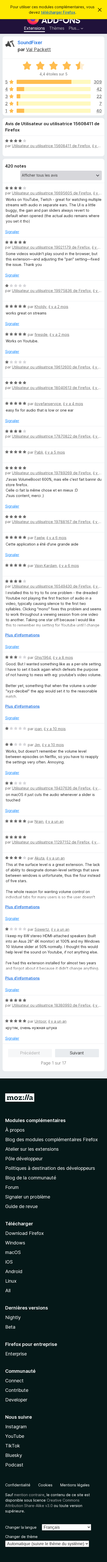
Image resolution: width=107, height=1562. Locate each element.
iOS (9, 1262)
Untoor (40, 1021)
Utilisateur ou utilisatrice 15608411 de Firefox (51, 146)
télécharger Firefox (58, 12)
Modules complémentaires (35, 1120)
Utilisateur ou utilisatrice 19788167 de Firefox (51, 521)
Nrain (39, 821)
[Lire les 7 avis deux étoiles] (54, 103)
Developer (16, 1399)
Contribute (16, 1390)
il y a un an (54, 821)
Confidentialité (17, 1485)
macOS (13, 1252)
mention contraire (29, 1495)
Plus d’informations (22, 635)
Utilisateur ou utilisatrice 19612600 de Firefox (51, 367)
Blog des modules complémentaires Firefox (51, 1139)
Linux (11, 1281)
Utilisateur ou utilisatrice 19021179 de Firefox (51, 247)
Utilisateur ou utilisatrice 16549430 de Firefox (51, 586)
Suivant (77, 1052)
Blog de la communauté (30, 1177)
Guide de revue (21, 1206)
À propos (15, 1130)
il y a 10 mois (55, 729)
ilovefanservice (48, 403)
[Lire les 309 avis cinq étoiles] (54, 82)
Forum (12, 1187)
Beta (10, 1327)
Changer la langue (21, 1527)
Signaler (12, 232)
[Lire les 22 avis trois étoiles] (54, 96)
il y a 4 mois (73, 403)
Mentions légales (75, 1485)
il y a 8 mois (63, 657)
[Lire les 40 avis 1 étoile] (54, 111)
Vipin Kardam (46, 565)
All (8, 1290)
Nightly (13, 1317)
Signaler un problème (27, 1197)
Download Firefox (24, 1233)
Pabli (39, 452)
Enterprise (16, 1353)
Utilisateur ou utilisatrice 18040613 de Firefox (51, 387)
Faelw (39, 537)
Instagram (16, 1426)
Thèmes (56, 28)
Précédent (30, 1052)
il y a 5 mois (55, 452)
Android (13, 1271)
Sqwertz (42, 929)
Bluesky (13, 1455)
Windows (15, 1242)
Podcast (14, 1465)
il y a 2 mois (58, 306)
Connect (14, 1380)
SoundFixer (30, 42)
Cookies (45, 1485)
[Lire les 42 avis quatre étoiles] (54, 89)
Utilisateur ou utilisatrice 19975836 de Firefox (51, 290)
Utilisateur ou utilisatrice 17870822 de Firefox (51, 436)
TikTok (12, 1445)
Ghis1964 (43, 657)
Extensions (34, 28)
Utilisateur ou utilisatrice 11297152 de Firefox (51, 842)
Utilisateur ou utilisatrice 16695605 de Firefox (51, 193)
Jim (37, 745)
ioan (38, 729)
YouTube (14, 1436)
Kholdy (40, 306)
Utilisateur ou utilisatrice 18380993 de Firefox (51, 1005)
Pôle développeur (24, 1158)
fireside (41, 334)
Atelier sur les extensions (32, 1149)
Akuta (39, 858)
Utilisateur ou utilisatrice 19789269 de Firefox (51, 473)
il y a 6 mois (56, 537)
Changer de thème (21, 1536)
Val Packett (38, 49)
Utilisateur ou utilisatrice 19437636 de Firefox (51, 788)
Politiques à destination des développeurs (50, 1168)
